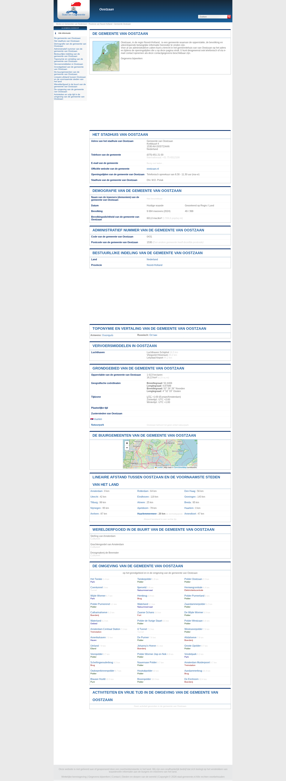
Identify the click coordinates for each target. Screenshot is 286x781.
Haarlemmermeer (147, 513)
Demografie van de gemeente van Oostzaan (137, 191)
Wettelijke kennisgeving (74, 776)
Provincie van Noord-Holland (100, 24)
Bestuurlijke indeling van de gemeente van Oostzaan (148, 253)
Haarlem (188, 508)
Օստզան (107, 335)
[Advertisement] (160, 102)
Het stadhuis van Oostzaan (120, 134)
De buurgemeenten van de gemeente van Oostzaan (144, 435)
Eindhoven (143, 496)
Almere (141, 502)
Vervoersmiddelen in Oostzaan (125, 346)
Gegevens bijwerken (132, 58)
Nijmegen (95, 508)
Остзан (153, 335)
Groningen (190, 496)
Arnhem (94, 513)
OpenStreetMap (180, 467)
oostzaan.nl (153, 168)
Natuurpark (97, 425)
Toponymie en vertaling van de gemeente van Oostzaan (149, 328)
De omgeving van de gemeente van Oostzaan (138, 566)
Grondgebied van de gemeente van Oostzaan (138, 368)
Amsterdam (96, 491)
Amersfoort (190, 513)
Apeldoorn (142, 508)
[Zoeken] (229, 16)
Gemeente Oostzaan (122, 24)
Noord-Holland (154, 265)
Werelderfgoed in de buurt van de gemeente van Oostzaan (153, 529)
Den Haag (189, 491)
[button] (127, 443)
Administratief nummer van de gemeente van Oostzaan (148, 230)
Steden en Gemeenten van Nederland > (72, 24)
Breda (187, 502)
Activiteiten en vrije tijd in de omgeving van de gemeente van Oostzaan (69, 96)
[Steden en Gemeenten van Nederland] (73, 15)
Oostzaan (106, 9)
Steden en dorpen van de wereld (139, 776)
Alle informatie (64, 33)
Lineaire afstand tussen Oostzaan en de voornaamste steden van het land (70, 79)
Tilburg (94, 502)
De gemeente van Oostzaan (120, 34)
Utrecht (94, 496)
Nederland (152, 259)
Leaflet (160, 467)
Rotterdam (142, 491)
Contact (116, 776)
